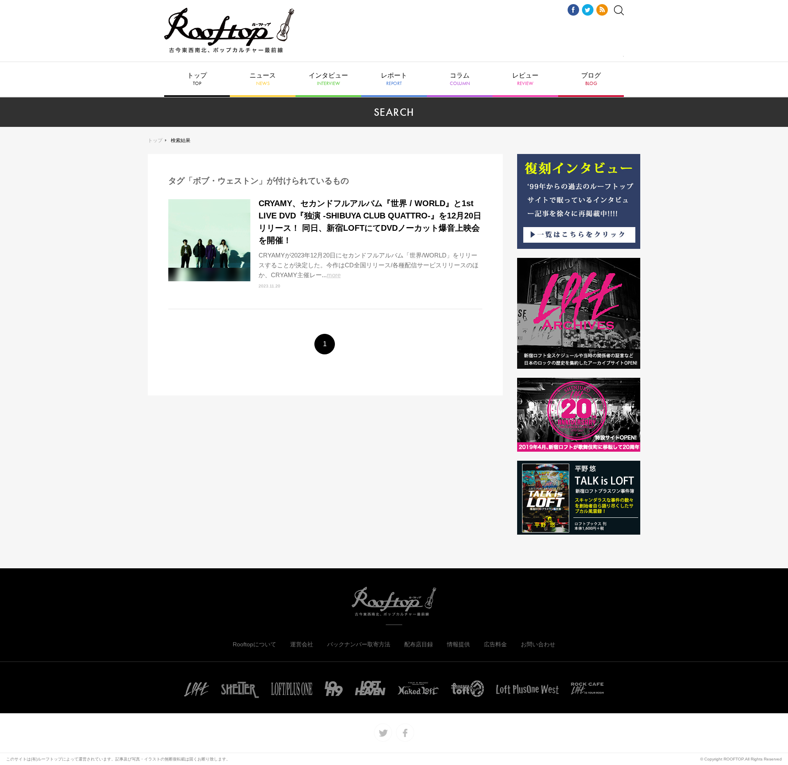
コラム (460, 79)
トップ (197, 79)
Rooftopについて (254, 644)
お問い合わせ (538, 644)
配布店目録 (418, 644)
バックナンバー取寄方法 (358, 644)
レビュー (525, 79)
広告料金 (495, 644)
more (334, 274)
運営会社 (301, 644)
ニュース (263, 79)
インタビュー (328, 79)
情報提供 (458, 644)
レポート (394, 79)
